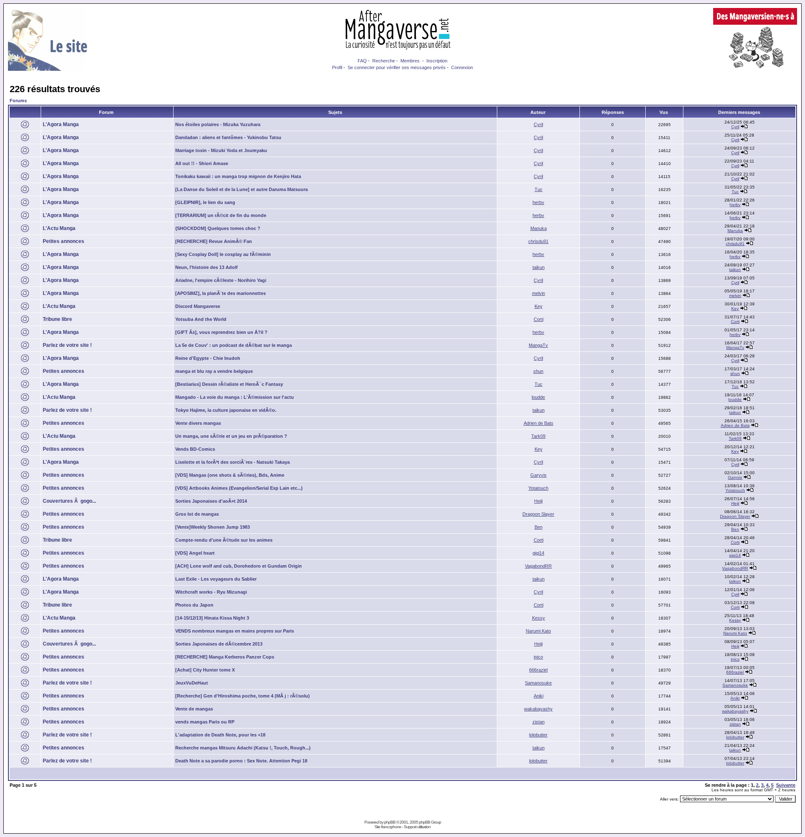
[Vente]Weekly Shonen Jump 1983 (212, 527)
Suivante (785, 785)
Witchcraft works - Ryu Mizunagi (211, 591)
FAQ (362, 60)
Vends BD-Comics (195, 449)
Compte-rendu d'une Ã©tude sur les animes (224, 539)
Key (539, 306)
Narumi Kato (538, 630)
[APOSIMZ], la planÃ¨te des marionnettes (220, 293)
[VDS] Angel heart (195, 552)
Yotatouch (538, 488)
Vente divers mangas (198, 423)
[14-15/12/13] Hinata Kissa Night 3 (212, 617)
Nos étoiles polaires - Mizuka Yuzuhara (217, 124)
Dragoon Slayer (538, 514)
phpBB (389, 822)
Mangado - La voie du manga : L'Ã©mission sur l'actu (234, 397)
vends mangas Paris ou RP (204, 721)
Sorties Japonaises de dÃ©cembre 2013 (218, 643)
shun (538, 371)
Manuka (538, 228)
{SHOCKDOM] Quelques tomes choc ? (217, 228)
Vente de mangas (194, 708)
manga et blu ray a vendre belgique (214, 371)
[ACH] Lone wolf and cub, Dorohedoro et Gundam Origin (238, 565)
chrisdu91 (538, 241)
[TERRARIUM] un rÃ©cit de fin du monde (220, 215)
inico (538, 656)
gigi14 (538, 552)
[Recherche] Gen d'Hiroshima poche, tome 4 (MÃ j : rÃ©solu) (242, 695)
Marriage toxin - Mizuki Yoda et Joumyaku (221, 150)
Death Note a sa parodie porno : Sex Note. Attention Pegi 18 (241, 760)
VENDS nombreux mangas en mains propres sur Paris (234, 630)
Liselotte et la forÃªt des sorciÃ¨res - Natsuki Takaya (232, 462)
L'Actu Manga (59, 228)
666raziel (538, 669)
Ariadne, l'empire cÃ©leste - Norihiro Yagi (220, 280)
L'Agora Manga (61, 124)
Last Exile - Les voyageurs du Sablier (216, 578)
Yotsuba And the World (200, 319)
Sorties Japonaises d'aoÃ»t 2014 (211, 501)
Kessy (538, 617)
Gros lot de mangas (197, 514)
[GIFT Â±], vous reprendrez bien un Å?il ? (221, 332)
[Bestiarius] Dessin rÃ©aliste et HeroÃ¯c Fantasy (229, 384)
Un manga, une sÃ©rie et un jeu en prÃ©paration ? (231, 436)
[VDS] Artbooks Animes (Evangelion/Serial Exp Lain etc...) (239, 488)
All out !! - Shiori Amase (201, 163)
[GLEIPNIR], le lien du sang (205, 202)
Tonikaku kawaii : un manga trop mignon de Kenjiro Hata (238, 176)
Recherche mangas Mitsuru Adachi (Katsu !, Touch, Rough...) (243, 747)
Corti (538, 319)
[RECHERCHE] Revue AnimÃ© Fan (213, 241)
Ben (539, 527)
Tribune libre (57, 319)
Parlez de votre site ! (67, 345)
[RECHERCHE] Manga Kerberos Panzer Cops (224, 656)
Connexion (462, 67)
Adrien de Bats (538, 423)
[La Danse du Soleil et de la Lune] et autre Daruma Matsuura (241, 189)
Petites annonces (63, 241)
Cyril (538, 124)
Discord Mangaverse (197, 306)
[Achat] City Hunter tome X (205, 669)
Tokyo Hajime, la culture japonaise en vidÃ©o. (225, 410)
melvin (538, 293)
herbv (538, 202)
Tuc (539, 189)
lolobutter (538, 734)
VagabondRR (538, 565)
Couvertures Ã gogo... (69, 501)
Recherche (383, 60)
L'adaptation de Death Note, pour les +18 (220, 734)
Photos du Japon (194, 604)
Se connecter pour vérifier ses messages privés (397, 67)
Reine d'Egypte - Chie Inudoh (207, 358)
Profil (337, 67)
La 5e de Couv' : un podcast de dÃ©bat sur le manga (233, 345)
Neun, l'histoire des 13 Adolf (206, 267)
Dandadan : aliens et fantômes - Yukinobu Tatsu (228, 137)
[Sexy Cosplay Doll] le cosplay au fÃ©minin (223, 254)
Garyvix (538, 475)
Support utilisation (417, 826)
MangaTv (538, 345)
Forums (18, 100)
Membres (410, 60)
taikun (538, 267)
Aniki (538, 695)
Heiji (538, 501)
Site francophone (387, 826)
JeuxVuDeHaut (191, 682)
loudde (538, 397)
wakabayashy (538, 708)
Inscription (436, 60)
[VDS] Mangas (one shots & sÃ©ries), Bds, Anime (229, 475)
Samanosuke (538, 682)
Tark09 (538, 436)
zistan (538, 721)
